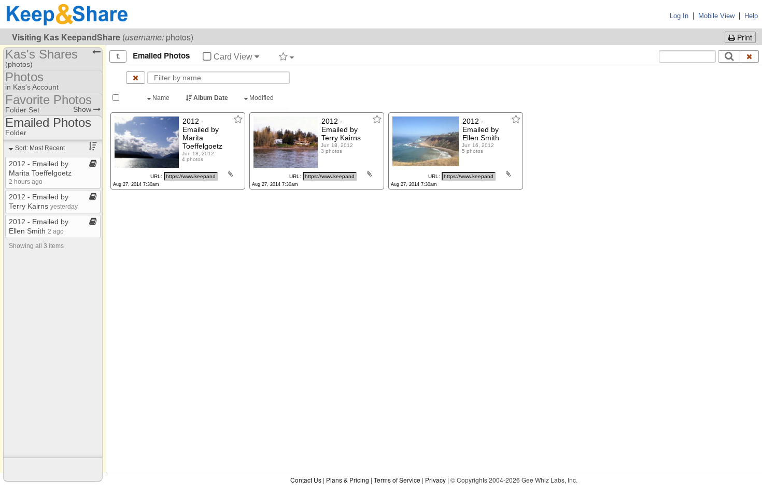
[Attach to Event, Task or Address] (230, 174)
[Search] (729, 56)
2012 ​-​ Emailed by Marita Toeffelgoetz (40, 172)
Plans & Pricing (347, 479)
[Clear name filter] (135, 77)
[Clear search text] (749, 56)
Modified (261, 97)
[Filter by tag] (286, 56)
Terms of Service (397, 479)
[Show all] (117, 56)
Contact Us (305, 479)
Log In (679, 16)
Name (161, 97)
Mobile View (716, 16)
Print (743, 37)
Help (751, 16)
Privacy (435, 479)
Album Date (211, 97)
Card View (233, 56)
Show (83, 109)
